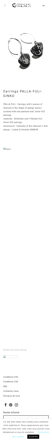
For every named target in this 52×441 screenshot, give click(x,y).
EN (44, 6)
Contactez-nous (11, 391)
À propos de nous (11, 396)
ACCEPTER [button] (33, 437)
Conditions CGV (10, 377)
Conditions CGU (10, 381)
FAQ (5, 386)
